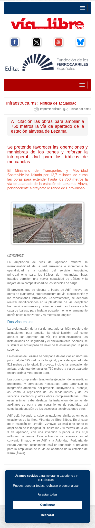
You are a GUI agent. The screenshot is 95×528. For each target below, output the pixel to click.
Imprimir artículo (50, 109)
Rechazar (47, 515)
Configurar (47, 504)
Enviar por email (80, 109)
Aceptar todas (47, 494)
